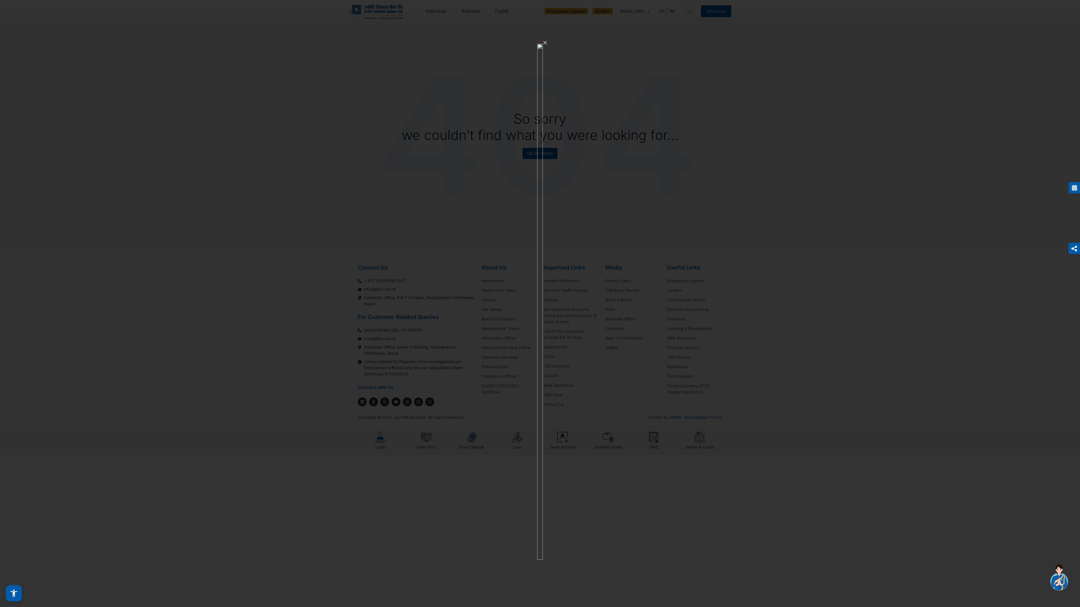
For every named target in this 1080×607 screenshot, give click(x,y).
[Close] (545, 42)
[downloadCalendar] (1074, 187)
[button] (14, 593)
